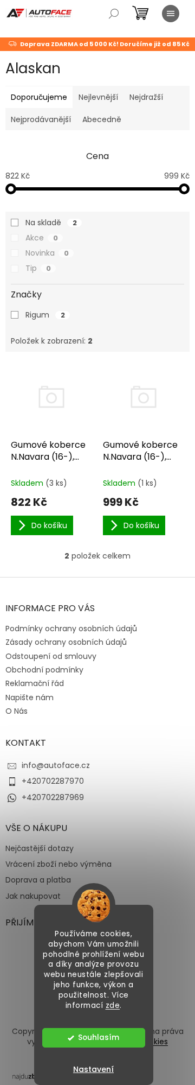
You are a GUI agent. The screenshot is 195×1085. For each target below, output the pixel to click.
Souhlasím (98, 1037)
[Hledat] (114, 13)
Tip (38, 268)
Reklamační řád (34, 683)
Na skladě (51, 222)
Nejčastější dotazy (39, 848)
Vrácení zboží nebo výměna (58, 864)
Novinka (47, 253)
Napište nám (29, 697)
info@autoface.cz (56, 765)
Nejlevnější (98, 97)
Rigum (45, 314)
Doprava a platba (38, 880)
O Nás (16, 711)
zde (113, 1005)
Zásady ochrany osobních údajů (66, 642)
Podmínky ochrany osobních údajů (71, 628)
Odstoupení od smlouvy (50, 656)
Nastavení (93, 1069)
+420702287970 (53, 781)
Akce (41, 237)
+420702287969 (53, 797)
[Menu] (170, 13)
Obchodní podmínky (44, 669)
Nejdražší (146, 97)
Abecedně (101, 119)
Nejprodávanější (41, 119)
